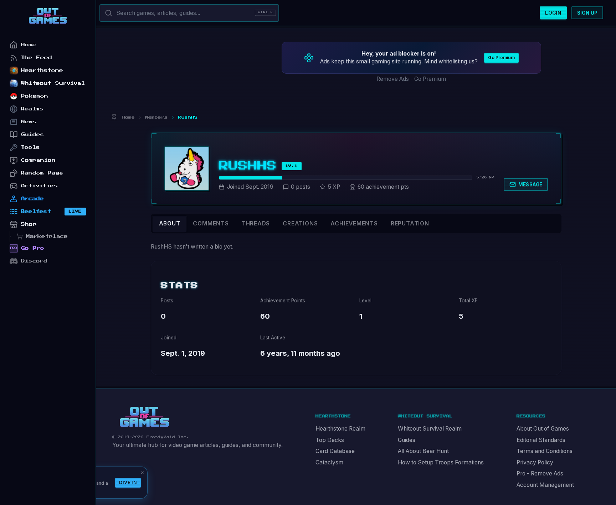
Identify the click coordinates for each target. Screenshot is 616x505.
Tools (30, 147)
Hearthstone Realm (340, 428)
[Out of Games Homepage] (144, 417)
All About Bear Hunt (423, 451)
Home (28, 45)
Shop (29, 224)
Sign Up (587, 13)
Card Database (335, 451)
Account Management (545, 484)
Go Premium (501, 57)
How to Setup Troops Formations (441, 462)
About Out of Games (543, 428)
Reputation (410, 223)
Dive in (128, 482)
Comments (211, 223)
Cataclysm (329, 462)
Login (553, 13)
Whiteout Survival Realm (430, 428)
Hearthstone (42, 70)
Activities (39, 186)
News (29, 122)
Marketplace (47, 236)
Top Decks (329, 440)
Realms (32, 109)
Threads (256, 223)
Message (530, 184)
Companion (38, 160)
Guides (406, 440)
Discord (34, 261)
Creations (300, 223)
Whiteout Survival (53, 83)
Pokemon (34, 96)
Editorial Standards (541, 440)
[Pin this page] (114, 117)
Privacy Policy (535, 462)
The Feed (36, 57)
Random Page (42, 173)
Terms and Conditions (545, 451)
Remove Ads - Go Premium (411, 79)
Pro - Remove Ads (540, 473)
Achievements (354, 223)
